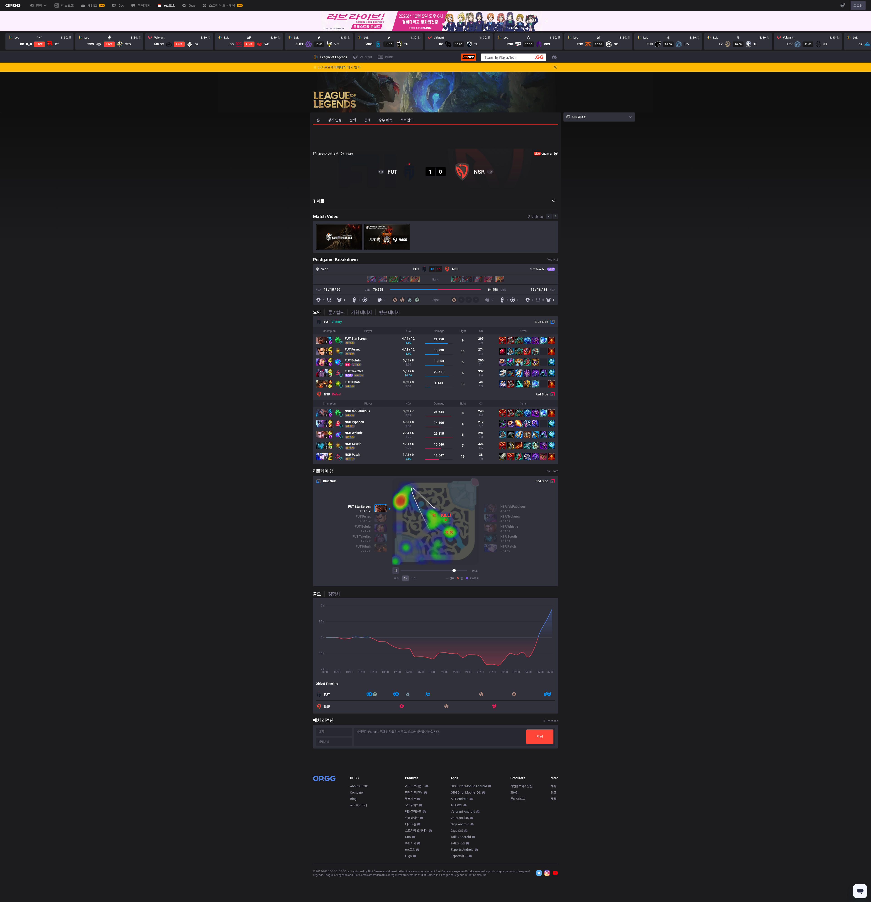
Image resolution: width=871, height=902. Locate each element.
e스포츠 (410, 849)
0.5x (396, 578)
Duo (408, 837)
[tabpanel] (435, 390)
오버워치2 (411, 805)
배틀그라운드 (413, 811)
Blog (353, 799)
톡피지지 (410, 843)
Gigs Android (460, 824)
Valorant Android (463, 811)
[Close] (546, 21)
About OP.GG (359, 786)
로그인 (858, 5)
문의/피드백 (517, 799)
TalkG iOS (458, 843)
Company (357, 792)
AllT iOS (456, 805)
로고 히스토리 (358, 805)
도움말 (514, 792)
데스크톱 (410, 824)
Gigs (408, 856)
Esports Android (462, 849)
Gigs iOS (457, 830)
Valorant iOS (460, 818)
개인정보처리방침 (521, 786)
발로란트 (410, 799)
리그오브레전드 (414, 786)
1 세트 (318, 201)
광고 (553, 792)
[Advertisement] (435, 136)
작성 (540, 736)
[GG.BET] (468, 57)
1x (405, 578)
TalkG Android (461, 837)
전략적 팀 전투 (414, 792)
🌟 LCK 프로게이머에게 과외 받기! (337, 67)
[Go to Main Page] (13, 5)
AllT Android (459, 799)
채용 (553, 799)
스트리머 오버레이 (416, 830)
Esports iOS (459, 856)
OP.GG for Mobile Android (469, 786)
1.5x (414, 578)
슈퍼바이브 (412, 818)
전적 (39, 5)
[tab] (318, 312)
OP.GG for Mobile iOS (466, 792)
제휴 (553, 786)
